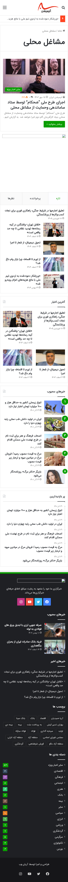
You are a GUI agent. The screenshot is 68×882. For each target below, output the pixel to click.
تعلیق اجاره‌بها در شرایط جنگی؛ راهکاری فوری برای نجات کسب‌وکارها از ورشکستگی (34, 213)
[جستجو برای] (63, 9)
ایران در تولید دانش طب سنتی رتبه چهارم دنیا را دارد (22, 421)
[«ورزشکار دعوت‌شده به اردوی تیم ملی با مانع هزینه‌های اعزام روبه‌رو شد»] (53, 281)
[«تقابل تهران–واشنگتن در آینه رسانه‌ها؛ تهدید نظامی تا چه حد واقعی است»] (53, 230)
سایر (61, 807)
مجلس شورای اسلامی (53, 737)
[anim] (48, 8)
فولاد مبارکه (20, 731)
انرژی (60, 819)
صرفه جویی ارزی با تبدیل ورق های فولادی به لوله (23, 627)
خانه (60, 31)
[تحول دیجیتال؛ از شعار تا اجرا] (53, 248)
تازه (58, 198)
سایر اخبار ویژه (55, 765)
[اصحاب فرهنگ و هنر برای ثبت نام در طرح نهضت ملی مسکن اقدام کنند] (54, 441)
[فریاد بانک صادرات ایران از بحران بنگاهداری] (54, 647)
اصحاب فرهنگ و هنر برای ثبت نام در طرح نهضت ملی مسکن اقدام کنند (23, 440)
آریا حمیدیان (57, 718)
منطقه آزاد (33, 737)
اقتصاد (43, 718)
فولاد (33, 731)
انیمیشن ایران (55, 97)
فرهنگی (59, 777)
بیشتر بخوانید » (54, 124)
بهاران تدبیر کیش (55, 724)
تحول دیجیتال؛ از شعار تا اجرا (25, 243)
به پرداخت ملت (34, 724)
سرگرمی (59, 837)
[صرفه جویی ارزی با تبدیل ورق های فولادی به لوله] (54, 630)
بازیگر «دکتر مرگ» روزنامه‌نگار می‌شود (25, 474)
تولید (60, 731)
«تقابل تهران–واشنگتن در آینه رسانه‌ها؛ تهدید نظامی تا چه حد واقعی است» (23, 229)
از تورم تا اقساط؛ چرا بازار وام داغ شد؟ (23, 261)
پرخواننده (35, 198)
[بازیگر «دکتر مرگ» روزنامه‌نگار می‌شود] (54, 477)
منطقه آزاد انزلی (15, 737)
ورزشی (59, 825)
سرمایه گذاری (47, 731)
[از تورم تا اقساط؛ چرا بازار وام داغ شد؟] (53, 264)
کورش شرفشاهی (36, 744)
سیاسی (59, 813)
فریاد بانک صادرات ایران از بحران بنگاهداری (24, 644)
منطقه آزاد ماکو (56, 744)
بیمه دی (9, 724)
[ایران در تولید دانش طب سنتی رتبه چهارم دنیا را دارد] (54, 424)
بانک (32, 718)
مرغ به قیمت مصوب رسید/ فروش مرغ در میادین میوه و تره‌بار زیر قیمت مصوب (23, 458)
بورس (60, 849)
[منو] (5, 9)
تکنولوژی (58, 843)
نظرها (11, 198)
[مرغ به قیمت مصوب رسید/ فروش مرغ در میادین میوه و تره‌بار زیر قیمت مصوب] (54, 459)
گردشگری (19, 744)
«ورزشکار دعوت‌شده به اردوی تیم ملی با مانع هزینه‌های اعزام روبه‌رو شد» (22, 280)
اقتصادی (58, 771)
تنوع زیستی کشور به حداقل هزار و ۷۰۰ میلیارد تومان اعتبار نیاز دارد (23, 404)
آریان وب (23, 864)
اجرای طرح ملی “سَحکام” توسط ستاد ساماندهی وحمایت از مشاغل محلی (36, 104)
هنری (60, 789)
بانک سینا (20, 718)
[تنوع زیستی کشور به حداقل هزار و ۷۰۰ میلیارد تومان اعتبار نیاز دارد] (54, 408)
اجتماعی (58, 783)
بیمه (20, 724)
